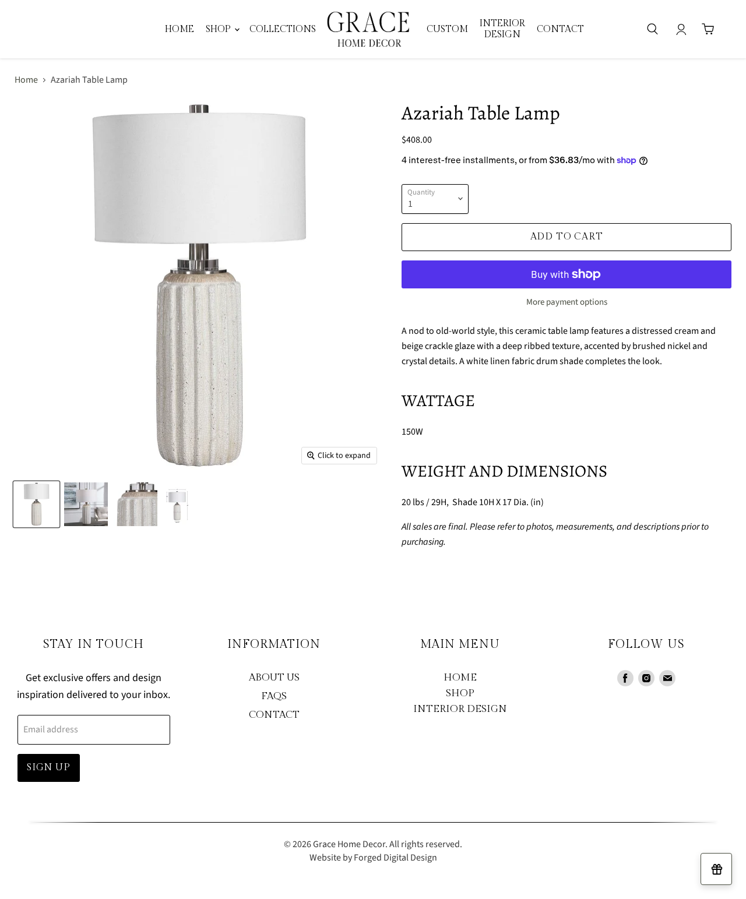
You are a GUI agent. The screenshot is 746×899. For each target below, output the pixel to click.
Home (179, 29)
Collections (282, 29)
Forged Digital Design (395, 857)
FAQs (274, 696)
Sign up (49, 767)
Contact (560, 29)
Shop (219, 29)
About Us (274, 677)
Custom (447, 29)
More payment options (566, 302)
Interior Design (460, 709)
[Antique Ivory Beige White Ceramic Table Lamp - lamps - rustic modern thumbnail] (36, 504)
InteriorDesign (502, 29)
